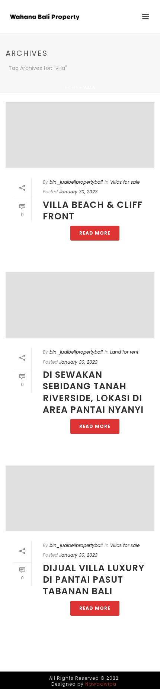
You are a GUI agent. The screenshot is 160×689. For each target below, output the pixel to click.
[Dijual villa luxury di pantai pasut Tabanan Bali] (80, 498)
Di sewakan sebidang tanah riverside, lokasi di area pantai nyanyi (93, 392)
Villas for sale (125, 182)
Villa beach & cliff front (93, 210)
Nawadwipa (100, 684)
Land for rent (124, 352)
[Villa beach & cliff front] (80, 135)
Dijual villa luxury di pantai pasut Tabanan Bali (93, 579)
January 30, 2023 (78, 192)
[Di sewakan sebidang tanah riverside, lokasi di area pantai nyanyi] (80, 305)
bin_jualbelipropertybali (76, 182)
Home (72, 87)
